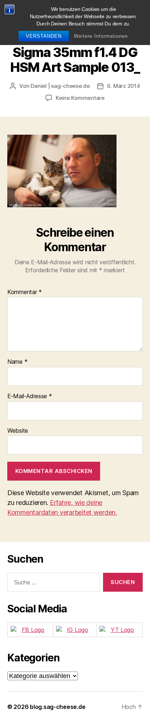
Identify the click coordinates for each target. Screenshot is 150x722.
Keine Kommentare (80, 97)
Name (17, 362)
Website (17, 431)
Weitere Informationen (101, 36)
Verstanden (44, 36)
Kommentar (24, 292)
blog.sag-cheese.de (57, 706)
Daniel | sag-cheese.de (60, 85)
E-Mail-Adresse (29, 396)
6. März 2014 (123, 85)
